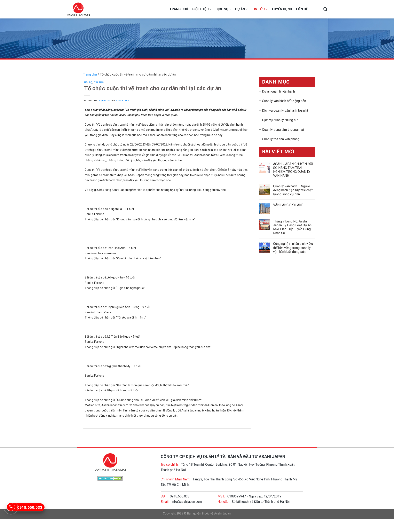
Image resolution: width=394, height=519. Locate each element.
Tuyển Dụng (281, 9)
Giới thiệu (200, 9)
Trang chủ (179, 9)
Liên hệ (302, 9)
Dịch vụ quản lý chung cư (280, 120)
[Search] (325, 9)
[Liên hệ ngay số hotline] (10, 507)
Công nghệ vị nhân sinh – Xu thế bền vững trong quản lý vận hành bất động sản (293, 247)
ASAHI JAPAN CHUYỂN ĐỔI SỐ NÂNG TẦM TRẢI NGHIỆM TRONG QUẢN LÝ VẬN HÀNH (293, 170)
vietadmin (122, 100)
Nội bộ (88, 82)
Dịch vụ (221, 9)
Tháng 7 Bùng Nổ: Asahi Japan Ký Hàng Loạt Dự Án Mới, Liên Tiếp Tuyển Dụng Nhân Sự (292, 227)
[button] (167, 410)
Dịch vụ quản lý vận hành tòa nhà (285, 110)
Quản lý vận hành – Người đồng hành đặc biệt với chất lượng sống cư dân (292, 190)
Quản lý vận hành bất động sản (284, 101)
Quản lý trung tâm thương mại (283, 130)
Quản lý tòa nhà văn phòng (280, 139)
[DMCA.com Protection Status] (110, 478)
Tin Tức (258, 9)
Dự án (240, 9)
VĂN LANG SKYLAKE (288, 205)
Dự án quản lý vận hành (278, 91)
